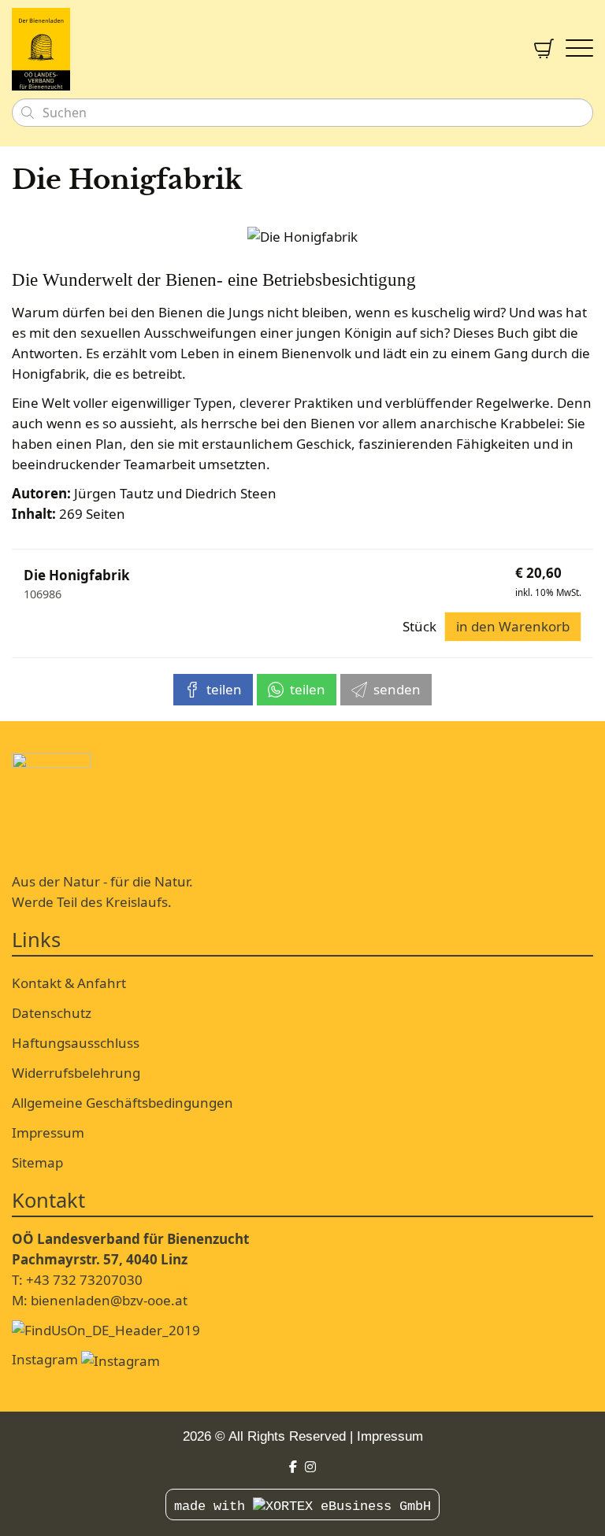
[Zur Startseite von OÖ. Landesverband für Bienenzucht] (261, 49)
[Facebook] (293, 1467)
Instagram (46, 1359)
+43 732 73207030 (84, 1280)
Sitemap (37, 1162)
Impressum (48, 1132)
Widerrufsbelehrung (76, 1073)
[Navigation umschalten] (579, 49)
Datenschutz (51, 1013)
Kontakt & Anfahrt (69, 983)
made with (213, 1506)
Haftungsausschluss (75, 1043)
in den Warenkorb (513, 626)
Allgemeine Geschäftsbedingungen (122, 1103)
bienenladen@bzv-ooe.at (109, 1300)
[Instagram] (310, 1467)
